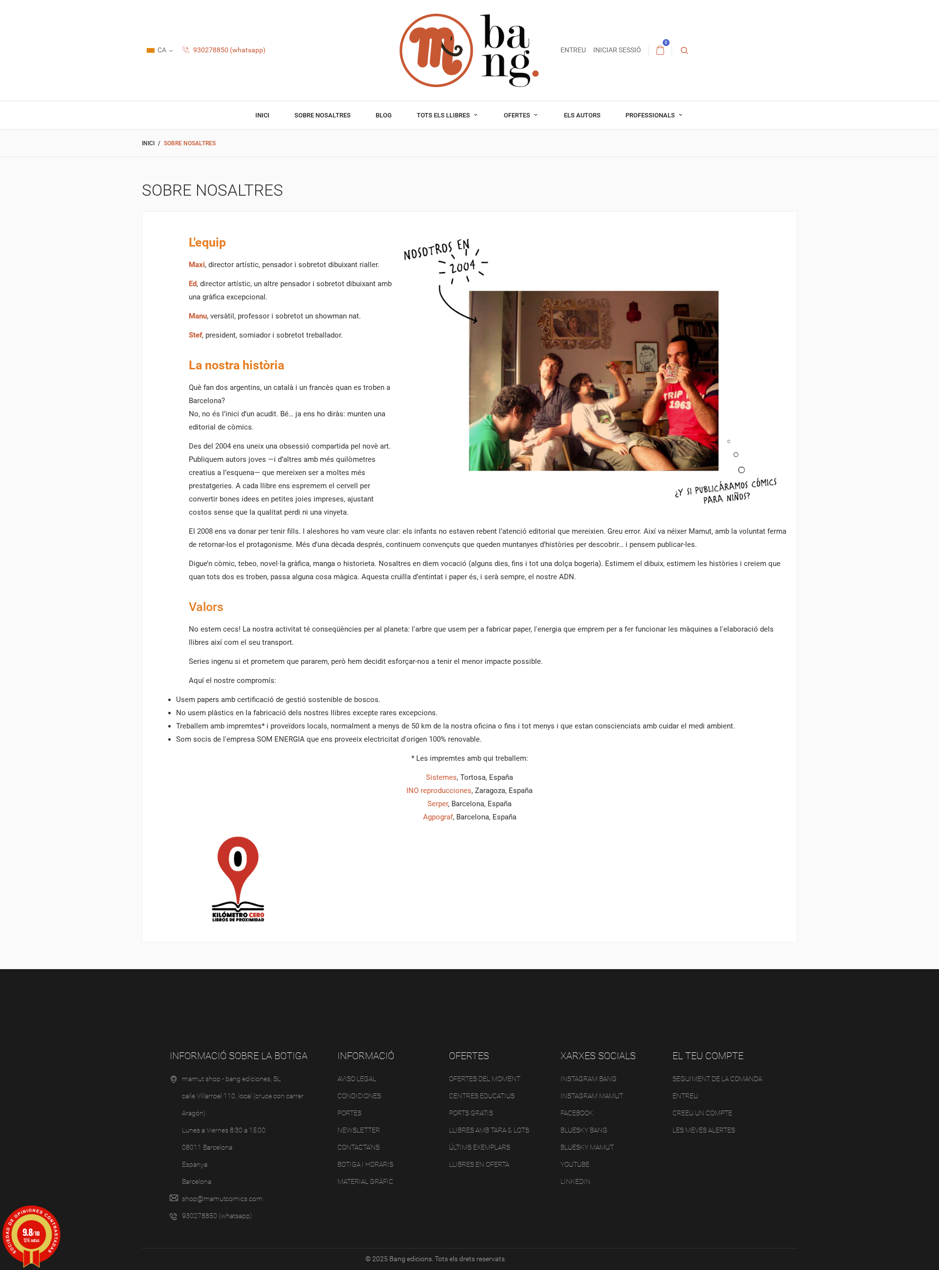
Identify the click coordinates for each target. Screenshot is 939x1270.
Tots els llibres (444, 115)
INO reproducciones (438, 790)
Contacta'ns (358, 1147)
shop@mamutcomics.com (222, 1198)
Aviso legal (356, 1079)
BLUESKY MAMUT (587, 1147)
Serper (437, 803)
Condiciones (359, 1096)
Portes (349, 1113)
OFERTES (518, 115)
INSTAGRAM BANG (588, 1079)
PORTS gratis (471, 1113)
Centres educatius (481, 1096)
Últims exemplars (479, 1147)
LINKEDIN (575, 1181)
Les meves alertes (703, 1130)
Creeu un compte (702, 1113)
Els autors (582, 115)
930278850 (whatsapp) (229, 50)
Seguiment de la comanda (717, 1079)
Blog (384, 115)
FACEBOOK (576, 1113)
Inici (262, 115)
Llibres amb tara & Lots (489, 1130)
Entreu (685, 1096)
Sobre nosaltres (322, 115)
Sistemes (441, 777)
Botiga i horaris (365, 1164)
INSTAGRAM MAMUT (591, 1096)
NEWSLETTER (358, 1130)
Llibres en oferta (479, 1164)
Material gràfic (365, 1181)
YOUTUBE (574, 1164)
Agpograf (438, 817)
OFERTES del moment (484, 1079)
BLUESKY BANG (583, 1130)
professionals (651, 115)
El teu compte (707, 1056)
